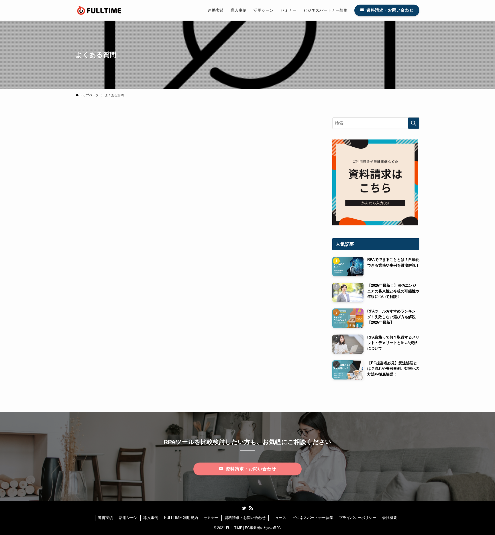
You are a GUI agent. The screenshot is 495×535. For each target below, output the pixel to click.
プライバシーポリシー (357, 518)
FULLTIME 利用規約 (181, 518)
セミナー (211, 518)
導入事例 (150, 518)
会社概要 (389, 518)
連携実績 (105, 518)
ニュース (278, 518)
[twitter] (244, 508)
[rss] (251, 508)
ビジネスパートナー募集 (312, 518)
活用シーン (128, 518)
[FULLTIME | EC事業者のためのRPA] (99, 10)
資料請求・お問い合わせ (245, 518)
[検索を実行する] (413, 123)
